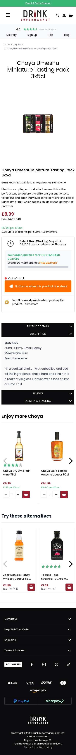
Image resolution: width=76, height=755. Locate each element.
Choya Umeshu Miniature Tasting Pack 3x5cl (32, 48)
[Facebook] (31, 664)
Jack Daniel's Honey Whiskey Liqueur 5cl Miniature (16, 578)
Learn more (50, 232)
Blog (67, 35)
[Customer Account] (64, 15)
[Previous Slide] (5, 461)
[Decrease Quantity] (6, 494)
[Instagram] (44, 664)
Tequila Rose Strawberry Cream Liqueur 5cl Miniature (55, 578)
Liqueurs (18, 44)
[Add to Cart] (26, 494)
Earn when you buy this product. (38, 302)
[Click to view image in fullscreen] (38, 123)
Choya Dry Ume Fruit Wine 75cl (16, 472)
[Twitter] (56, 664)
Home (6, 44)
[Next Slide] (71, 461)
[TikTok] (69, 664)
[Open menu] (8, 15)
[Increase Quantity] (18, 494)
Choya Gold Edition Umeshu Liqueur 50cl (55, 472)
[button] (38, 29)
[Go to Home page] (35, 15)
